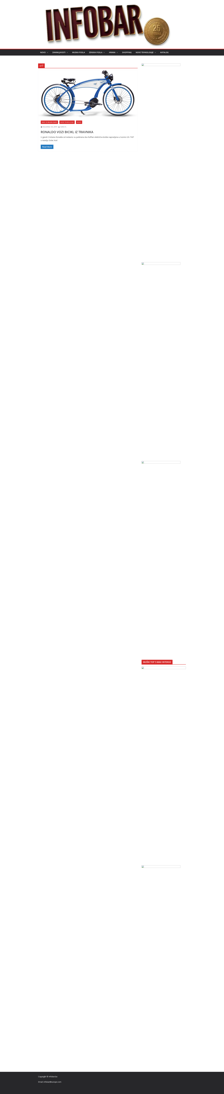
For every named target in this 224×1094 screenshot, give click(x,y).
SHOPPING (127, 52)
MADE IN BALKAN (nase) (49, 122)
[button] (47, 52)
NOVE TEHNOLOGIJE (144, 52)
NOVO (43, 52)
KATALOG (164, 52)
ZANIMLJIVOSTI (58, 52)
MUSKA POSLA (78, 52)
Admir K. (63, 127)
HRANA (112, 52)
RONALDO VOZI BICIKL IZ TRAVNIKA (67, 132)
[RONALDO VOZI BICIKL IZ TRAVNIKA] (88, 94)
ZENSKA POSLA (95, 52)
